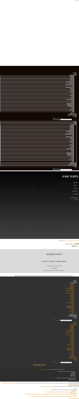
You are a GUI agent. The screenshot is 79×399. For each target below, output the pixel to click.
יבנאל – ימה (71, 110)
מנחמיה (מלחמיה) (70, 103)
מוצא (73, 111)
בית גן (73, 107)
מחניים (72, 100)
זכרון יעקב (72, 79)
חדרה (73, 94)
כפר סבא (72, 112)
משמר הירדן (71, 91)
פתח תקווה (72, 80)
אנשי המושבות (73, 75)
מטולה (72, 96)
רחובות (72, 89)
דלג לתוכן (77, 0)
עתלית (72, 102)
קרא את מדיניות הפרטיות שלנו (8, 383)
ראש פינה (72, 77)
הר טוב (72, 108)
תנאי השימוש (42, 369)
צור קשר (75, 116)
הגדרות (77, 384)
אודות (75, 74)
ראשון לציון (72, 76)
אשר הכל (70, 384)
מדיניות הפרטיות (47, 369)
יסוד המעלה (71, 83)
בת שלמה (72, 88)
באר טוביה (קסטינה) (70, 87)
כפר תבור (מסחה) (70, 104)
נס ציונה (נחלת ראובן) (69, 84)
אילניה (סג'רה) (71, 106)
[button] (76, 117)
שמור (78, 398)
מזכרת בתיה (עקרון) (70, 81)
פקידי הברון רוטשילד (72, 114)
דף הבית (75, 72)
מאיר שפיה (72, 95)
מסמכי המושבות (73, 113)
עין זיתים (72, 92)
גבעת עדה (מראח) (70, 99)
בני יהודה (72, 98)
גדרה (73, 85)
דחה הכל (74, 384)
